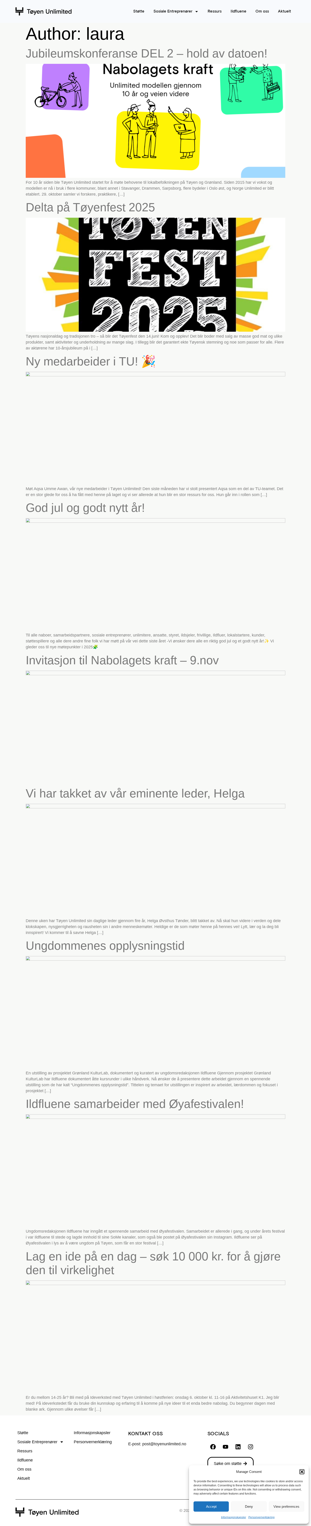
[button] (302, 1471)
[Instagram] (250, 1446)
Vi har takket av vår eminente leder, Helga (135, 793)
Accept (211, 1506)
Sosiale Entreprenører (172, 11)
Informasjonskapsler (233, 1517)
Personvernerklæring (261, 1517)
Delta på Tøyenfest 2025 (90, 207)
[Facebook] (213, 1446)
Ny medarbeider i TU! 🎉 (91, 361)
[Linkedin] (238, 1446)
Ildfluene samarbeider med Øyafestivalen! (135, 1103)
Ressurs (215, 11)
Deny (249, 1506)
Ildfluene (238, 11)
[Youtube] (225, 1446)
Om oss (262, 11)
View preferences (286, 1506)
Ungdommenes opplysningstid (105, 945)
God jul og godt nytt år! (85, 507)
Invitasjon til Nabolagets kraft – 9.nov (122, 660)
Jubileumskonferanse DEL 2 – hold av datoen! (146, 53)
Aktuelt (284, 11)
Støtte (138, 11)
